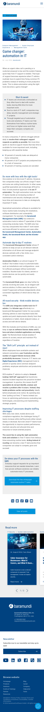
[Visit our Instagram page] (39, 660)
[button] (41, 4)
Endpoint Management (11, 45)
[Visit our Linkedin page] (13, 660)
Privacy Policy (15, 698)
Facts (25, 691)
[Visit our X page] (19, 660)
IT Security (11, 532)
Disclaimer (6, 698)
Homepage (6, 681)
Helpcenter (26, 689)
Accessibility (23, 699)
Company (26, 686)
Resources (6, 694)
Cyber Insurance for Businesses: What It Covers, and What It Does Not (21, 562)
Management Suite (20, 47)
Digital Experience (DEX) (12, 361)
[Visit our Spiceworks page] (32, 660)
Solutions (6, 686)
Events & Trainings (9, 689)
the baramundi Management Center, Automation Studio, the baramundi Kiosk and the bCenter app (22, 234)
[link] (14, 3)
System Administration (26, 532)
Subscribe (22, 651)
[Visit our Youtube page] (5, 660)
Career (25, 684)
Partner (5, 691)
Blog (24, 681)
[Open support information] (38, 706)
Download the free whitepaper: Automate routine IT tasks (20, 481)
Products (6, 684)
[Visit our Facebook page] (26, 660)
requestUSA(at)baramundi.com (24, 621)
